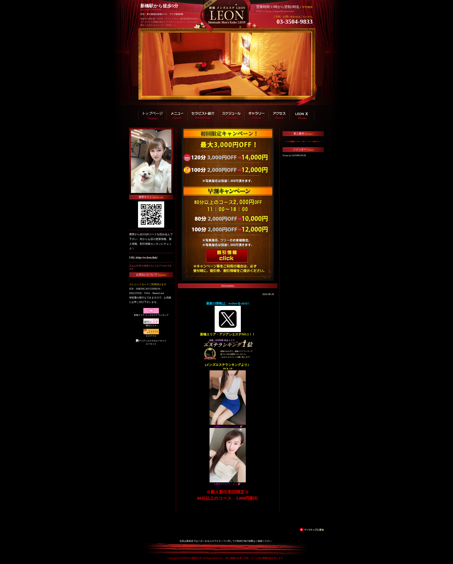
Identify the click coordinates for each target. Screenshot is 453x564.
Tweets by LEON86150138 (294, 155)
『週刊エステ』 (151, 325)
